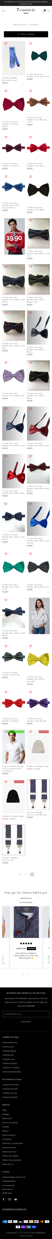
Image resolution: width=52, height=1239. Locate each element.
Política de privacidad (11, 1160)
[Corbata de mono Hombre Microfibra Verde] (13, 567)
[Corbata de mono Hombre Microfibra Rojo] (38, 423)
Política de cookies (10, 1156)
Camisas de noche (10, 1085)
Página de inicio (20, 25)
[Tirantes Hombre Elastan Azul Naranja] (38, 794)
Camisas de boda (10, 1089)
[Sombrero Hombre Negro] (13, 796)
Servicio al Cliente (10, 1122)
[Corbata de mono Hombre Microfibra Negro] (38, 327)
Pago (4, 1110)
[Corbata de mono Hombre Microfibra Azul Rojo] (13, 325)
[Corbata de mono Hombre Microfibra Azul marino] (38, 519)
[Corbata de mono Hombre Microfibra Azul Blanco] (13, 279)
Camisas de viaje (9, 1093)
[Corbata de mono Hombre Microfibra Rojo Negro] (38, 469)
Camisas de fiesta (10, 1097)
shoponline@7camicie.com (14, 1177)
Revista (5, 1131)
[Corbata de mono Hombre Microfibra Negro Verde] (38, 279)
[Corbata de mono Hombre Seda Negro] (38, 189)
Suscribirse (26, 1022)
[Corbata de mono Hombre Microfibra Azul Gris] (38, 233)
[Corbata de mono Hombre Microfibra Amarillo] (38, 659)
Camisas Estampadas (11, 1072)
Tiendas (5, 1127)
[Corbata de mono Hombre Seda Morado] (38, 703)
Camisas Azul (8, 1047)
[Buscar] (48, 11)
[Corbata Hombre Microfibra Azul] (13, 58)
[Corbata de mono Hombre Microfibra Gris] (38, 567)
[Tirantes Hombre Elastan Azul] (13, 840)
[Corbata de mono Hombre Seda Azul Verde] (38, 56)
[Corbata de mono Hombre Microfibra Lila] (13, 375)
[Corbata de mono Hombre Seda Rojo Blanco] (13, 104)
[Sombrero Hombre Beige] (38, 746)
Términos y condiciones (12, 1143)
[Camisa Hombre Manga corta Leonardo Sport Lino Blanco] (13, 746)
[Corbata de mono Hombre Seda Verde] (13, 657)
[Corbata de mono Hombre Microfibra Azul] (13, 423)
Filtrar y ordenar (27, 34)
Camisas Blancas (9, 1042)
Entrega (5, 1114)
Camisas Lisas (8, 1059)
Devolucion (7, 1118)
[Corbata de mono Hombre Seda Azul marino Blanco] (13, 187)
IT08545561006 (8, 1181)
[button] (24, 973)
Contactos (6, 1139)
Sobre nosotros (8, 1135)
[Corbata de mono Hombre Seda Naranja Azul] (38, 102)
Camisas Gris (8, 1055)
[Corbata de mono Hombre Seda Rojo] (13, 148)
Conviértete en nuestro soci (14, 1209)
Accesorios (34, 25)
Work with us (7, 1164)
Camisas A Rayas (9, 1063)
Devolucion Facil (9, 1152)
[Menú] (3, 11)
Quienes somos (9, 1147)
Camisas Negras (9, 1051)
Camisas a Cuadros (10, 1067)
